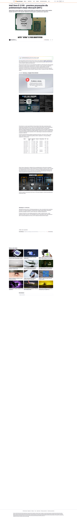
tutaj (28, 516)
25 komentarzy (47, 39)
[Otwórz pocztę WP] (55, 1)
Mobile (25, 1)
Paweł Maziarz (13, 39)
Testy (34, 1)
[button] (57, 1)
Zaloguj (60, 1)
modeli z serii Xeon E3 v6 (47, 60)
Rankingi (37, 1)
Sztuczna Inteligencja (43, 1)
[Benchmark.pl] (20, 1)
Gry (48, 1)
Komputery (29, 1)
